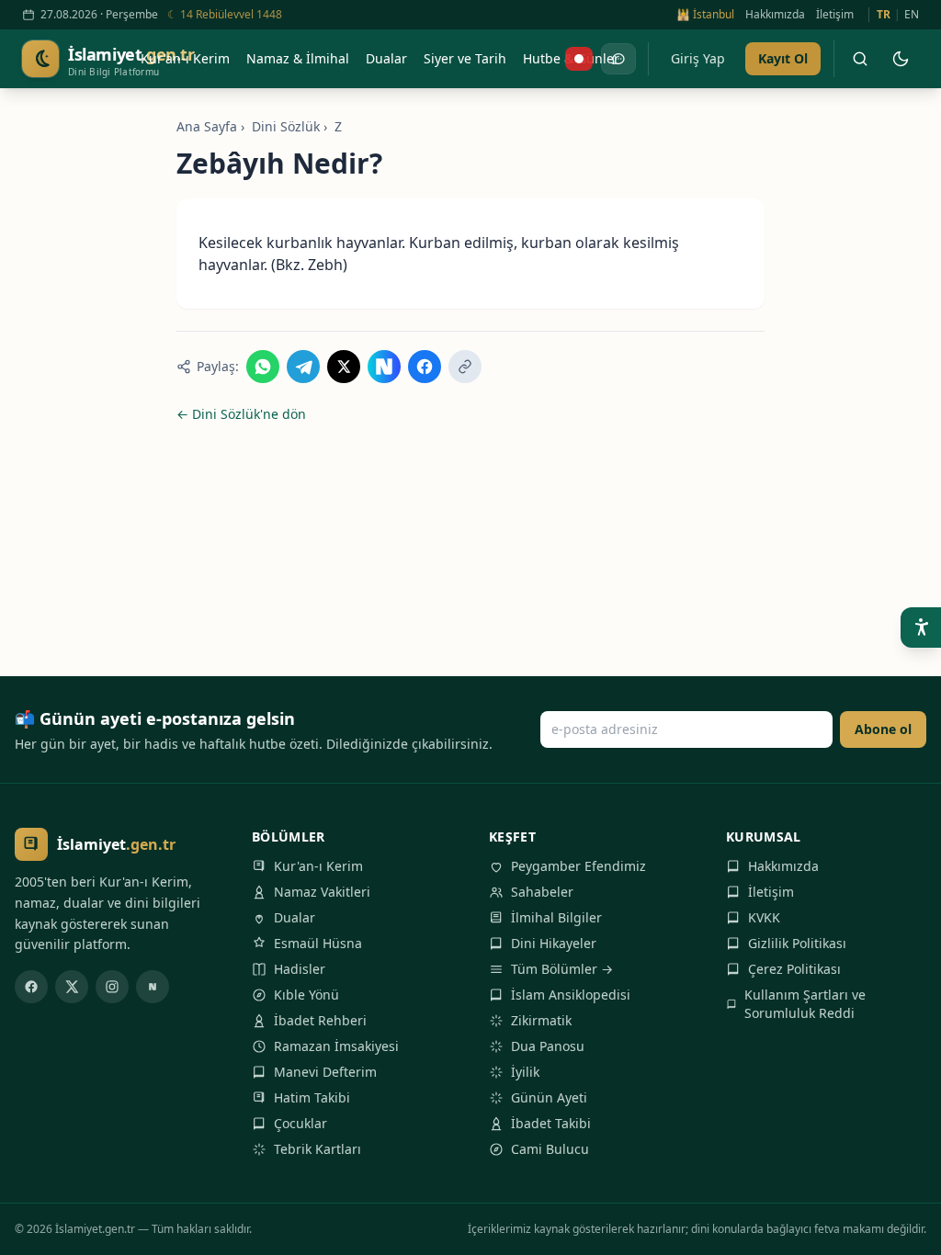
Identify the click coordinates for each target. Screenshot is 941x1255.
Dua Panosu (547, 1046)
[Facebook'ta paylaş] (424, 366)
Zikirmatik (541, 1020)
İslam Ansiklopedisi (570, 994)
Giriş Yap (698, 58)
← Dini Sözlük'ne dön (241, 414)
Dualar (294, 917)
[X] (71, 986)
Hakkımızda (775, 14)
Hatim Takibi (312, 1097)
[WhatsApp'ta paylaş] (262, 366)
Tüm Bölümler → (562, 969)
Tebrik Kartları (317, 1149)
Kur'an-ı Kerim (318, 866)
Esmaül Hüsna (318, 943)
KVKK (764, 917)
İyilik (525, 1071)
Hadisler (299, 969)
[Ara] (860, 58)
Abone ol (883, 729)
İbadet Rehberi (320, 1020)
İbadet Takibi (551, 1123)
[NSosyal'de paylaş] (384, 366)
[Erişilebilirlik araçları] (921, 627)
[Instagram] (112, 986)
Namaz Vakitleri (322, 891)
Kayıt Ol (783, 58)
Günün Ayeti (549, 1097)
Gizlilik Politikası (797, 943)
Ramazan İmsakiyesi (336, 1046)
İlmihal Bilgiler (556, 917)
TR (883, 14)
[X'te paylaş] (343, 366)
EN (911, 14)
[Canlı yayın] (579, 59)
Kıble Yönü (306, 994)
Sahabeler (542, 891)
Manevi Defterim (325, 1071)
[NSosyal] (152, 986)
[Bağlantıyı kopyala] (465, 366)
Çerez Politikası (794, 969)
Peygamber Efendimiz (578, 866)
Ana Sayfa (206, 126)
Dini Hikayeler (553, 943)
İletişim (835, 14)
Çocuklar (300, 1123)
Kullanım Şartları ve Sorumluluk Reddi (805, 1004)
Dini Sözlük (286, 126)
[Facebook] (31, 986)
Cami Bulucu (550, 1149)
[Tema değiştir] (900, 58)
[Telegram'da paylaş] (303, 366)
